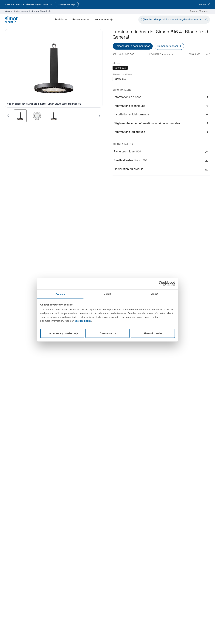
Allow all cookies (152, 333)
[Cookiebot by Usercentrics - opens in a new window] (161, 283)
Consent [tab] (60, 294)
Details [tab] (107, 293)
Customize (106, 333)
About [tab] (154, 293)
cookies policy (82, 320)
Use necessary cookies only (62, 333)
